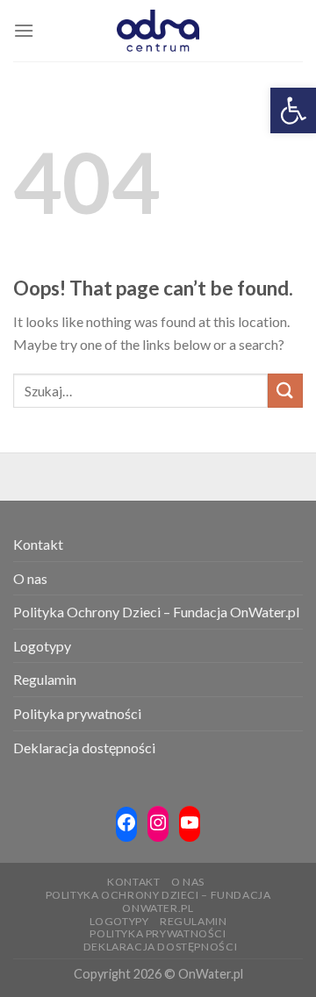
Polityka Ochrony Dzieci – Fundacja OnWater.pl (156, 611)
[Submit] (285, 391)
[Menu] (23, 30)
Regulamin (44, 679)
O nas (30, 578)
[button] (293, 110)
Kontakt (38, 544)
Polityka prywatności (77, 713)
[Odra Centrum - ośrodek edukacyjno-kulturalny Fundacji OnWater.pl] (158, 30)
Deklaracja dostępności (84, 747)
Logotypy (42, 645)
